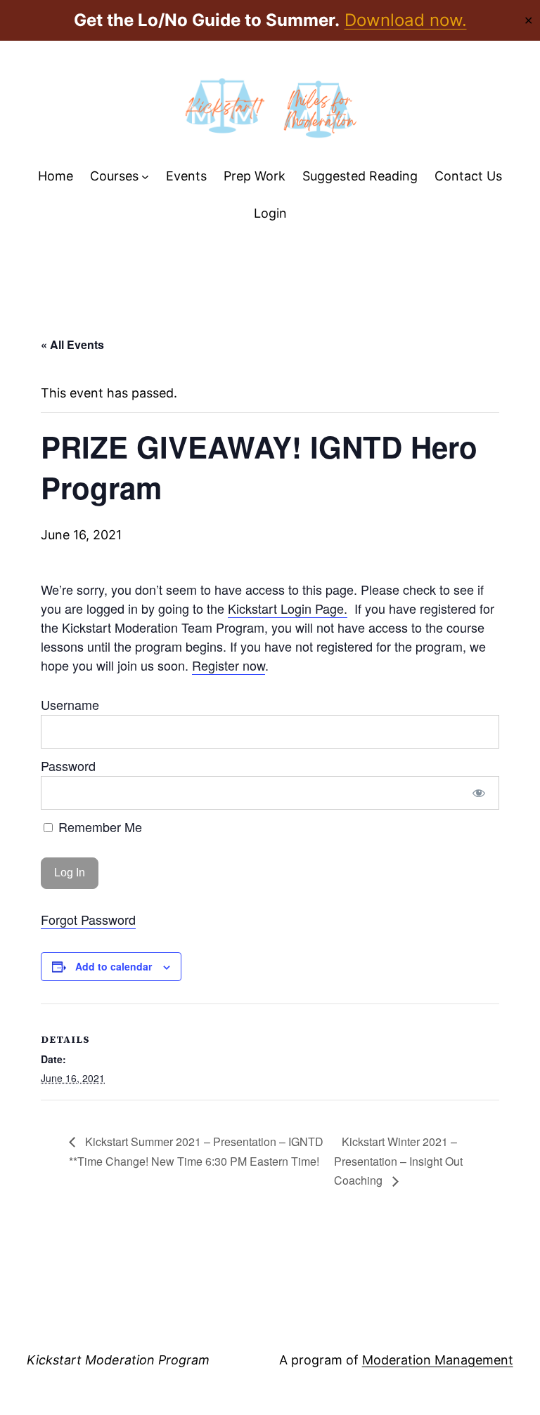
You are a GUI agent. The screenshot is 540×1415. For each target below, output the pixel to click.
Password (68, 765)
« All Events (72, 344)
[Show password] (478, 793)
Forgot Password (88, 919)
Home (55, 176)
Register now (228, 665)
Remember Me (98, 826)
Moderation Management (437, 1360)
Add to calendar (113, 966)
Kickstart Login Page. (287, 608)
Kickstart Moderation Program (118, 1360)
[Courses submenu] (145, 176)
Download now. (406, 20)
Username (70, 704)
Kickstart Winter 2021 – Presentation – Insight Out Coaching (398, 1160)
